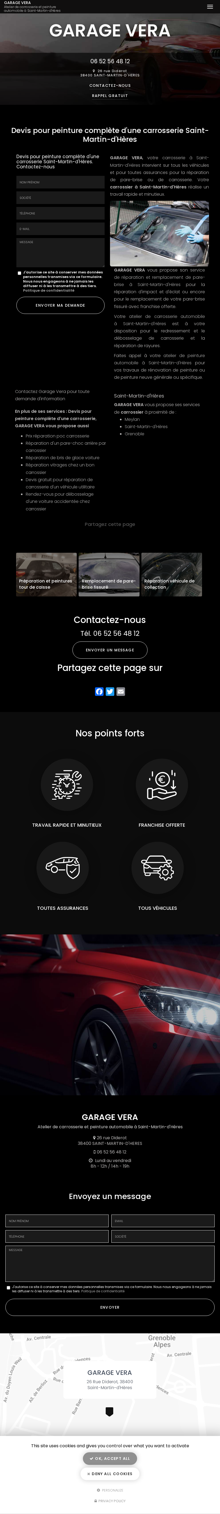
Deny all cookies (112, 1473)
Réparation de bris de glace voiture (63, 458)
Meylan (132, 419)
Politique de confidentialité (48, 290)
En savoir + (46, 575)
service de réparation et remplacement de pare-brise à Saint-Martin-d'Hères (159, 277)
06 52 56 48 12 (110, 61)
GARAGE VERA (32, 7)
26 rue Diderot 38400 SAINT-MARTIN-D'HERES (110, 73)
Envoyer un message (110, 650)
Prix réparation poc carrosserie (57, 436)
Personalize (112, 1490)
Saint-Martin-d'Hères (146, 427)
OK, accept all (112, 1458)
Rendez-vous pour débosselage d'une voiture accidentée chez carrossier (60, 501)
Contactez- (110, 85)
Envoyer (110, 1307)
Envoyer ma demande (60, 305)
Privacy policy (112, 1501)
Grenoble (134, 434)
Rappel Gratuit (110, 95)
